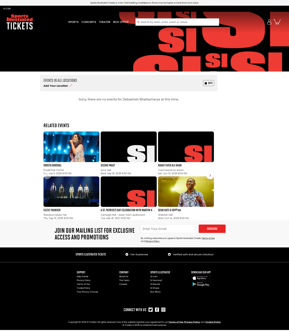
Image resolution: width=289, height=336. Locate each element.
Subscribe (212, 228)
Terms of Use (208, 238)
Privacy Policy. (153, 241)
